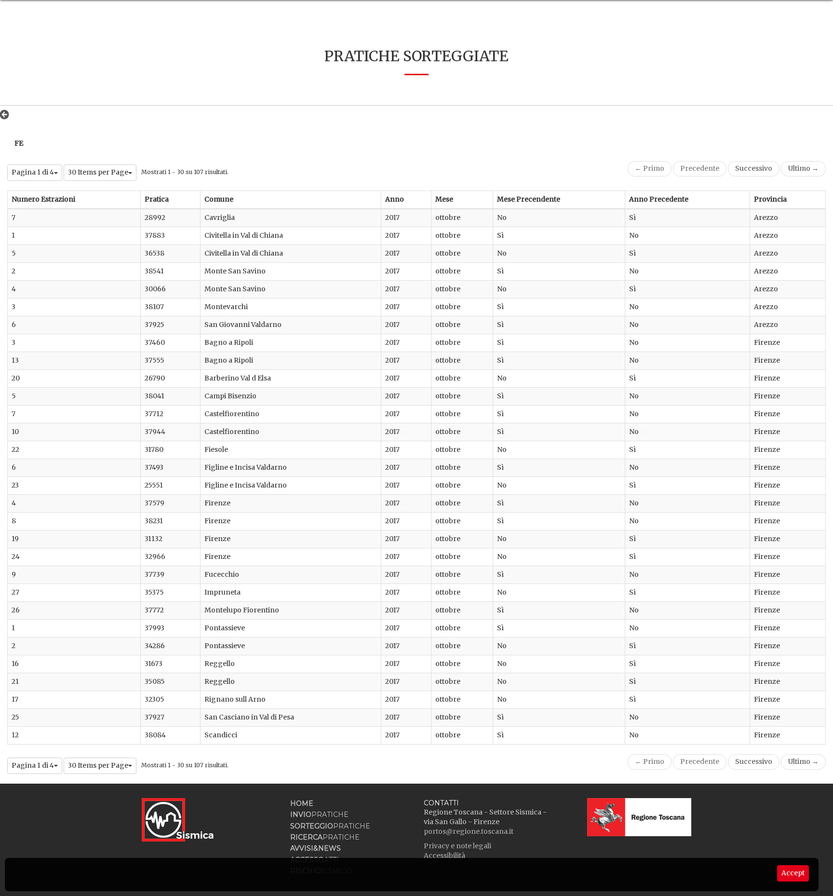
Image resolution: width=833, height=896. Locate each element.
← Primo (649, 168)
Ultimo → (803, 168)
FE (18, 143)
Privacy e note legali (457, 846)
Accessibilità (444, 855)
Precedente (699, 168)
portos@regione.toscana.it (468, 831)
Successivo (753, 168)
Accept (793, 873)
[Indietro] (7, 114)
